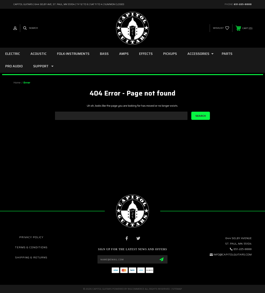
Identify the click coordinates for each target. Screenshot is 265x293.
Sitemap (177, 289)
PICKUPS (170, 53)
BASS (104, 53)
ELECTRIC (12, 53)
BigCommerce (136, 289)
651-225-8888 (243, 4)
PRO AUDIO (14, 66)
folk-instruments (73, 53)
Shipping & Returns (31, 257)
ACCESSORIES (198, 53)
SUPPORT (40, 66)
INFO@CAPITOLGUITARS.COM (232, 254)
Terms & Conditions (31, 247)
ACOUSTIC (38, 53)
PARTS (227, 53)
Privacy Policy (31, 237)
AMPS (124, 53)
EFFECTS (146, 53)
